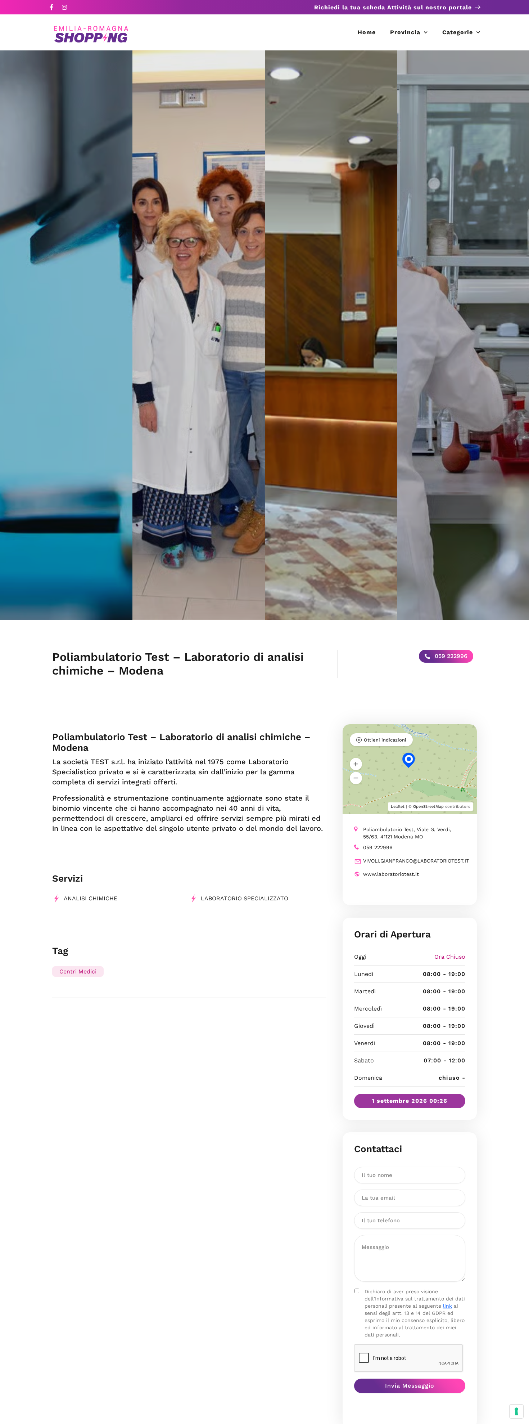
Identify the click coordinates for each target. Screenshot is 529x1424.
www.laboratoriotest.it (391, 874)
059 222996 (450, 656)
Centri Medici (77, 971)
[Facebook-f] (51, 7)
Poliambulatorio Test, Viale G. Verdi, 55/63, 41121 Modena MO (407, 833)
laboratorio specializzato (244, 898)
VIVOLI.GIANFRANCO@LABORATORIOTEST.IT (416, 861)
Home (367, 32)
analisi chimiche (90, 898)
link (447, 1306)
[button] (356, 764)
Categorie (457, 32)
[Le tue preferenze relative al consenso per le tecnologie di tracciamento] (516, 1411)
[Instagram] (64, 7)
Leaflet (397, 806)
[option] (66, 335)
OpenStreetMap (428, 806)
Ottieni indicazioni (385, 740)
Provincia (405, 32)
